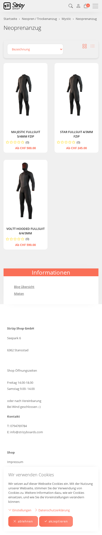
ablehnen (25, 521)
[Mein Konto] (78, 6)
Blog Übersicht (24, 287)
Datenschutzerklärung (54, 510)
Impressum (15, 462)
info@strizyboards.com (26, 432)
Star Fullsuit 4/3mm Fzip (76, 134)
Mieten (19, 293)
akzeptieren (58, 521)
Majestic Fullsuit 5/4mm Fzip (25, 134)
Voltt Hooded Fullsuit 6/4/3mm (25, 231)
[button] (70, 6)
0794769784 (18, 426)
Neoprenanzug (22, 27)
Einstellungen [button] (21, 510)
